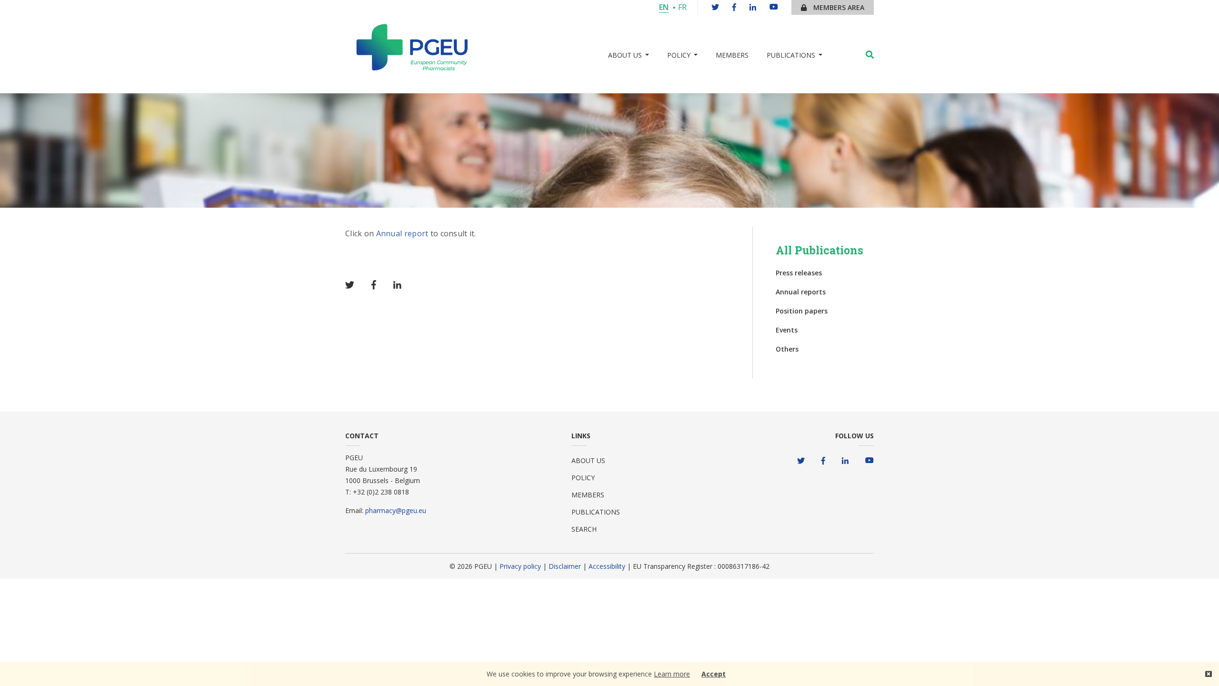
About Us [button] (625, 55)
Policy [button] (678, 55)
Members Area (837, 7)
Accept (713, 673)
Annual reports (801, 291)
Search (584, 529)
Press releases (799, 272)
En (664, 7)
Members (732, 55)
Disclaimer (566, 566)
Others (787, 348)
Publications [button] (791, 55)
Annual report (402, 233)
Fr (682, 7)
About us (588, 460)
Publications (595, 511)
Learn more (672, 673)
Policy (583, 477)
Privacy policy (520, 566)
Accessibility (608, 566)
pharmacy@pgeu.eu (395, 510)
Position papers (802, 310)
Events (787, 329)
